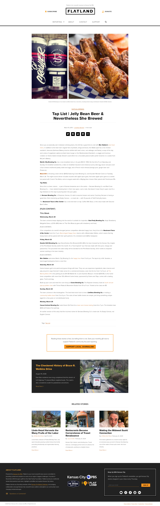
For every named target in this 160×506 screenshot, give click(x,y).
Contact (83, 22)
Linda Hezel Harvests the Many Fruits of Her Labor (45, 432)
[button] (64, 21)
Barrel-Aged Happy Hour (68, 233)
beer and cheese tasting (85, 305)
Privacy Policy (135, 503)
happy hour (77, 258)
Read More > (35, 450)
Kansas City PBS (17, 474)
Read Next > (40, 386)
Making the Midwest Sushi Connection (113, 432)
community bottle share (47, 295)
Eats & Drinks (78, 109)
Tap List (47, 323)
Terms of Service (148, 503)
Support (96, 22)
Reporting (57, 22)
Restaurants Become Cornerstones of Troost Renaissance (78, 433)
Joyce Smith (70, 439)
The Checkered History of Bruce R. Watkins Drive (55, 367)
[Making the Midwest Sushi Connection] (113, 419)
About (71, 22)
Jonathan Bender (79, 128)
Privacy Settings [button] (127, 503)
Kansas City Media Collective (39, 484)
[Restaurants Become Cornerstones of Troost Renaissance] (80, 419)
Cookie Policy (141, 503)
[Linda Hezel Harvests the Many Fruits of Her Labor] (46, 419)
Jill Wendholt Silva (39, 436)
